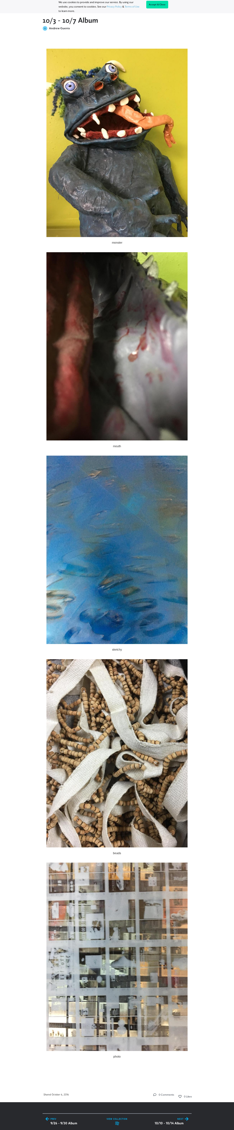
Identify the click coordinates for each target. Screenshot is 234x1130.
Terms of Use (132, 6)
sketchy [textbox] (117, 649)
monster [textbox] (117, 242)
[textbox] (117, 557)
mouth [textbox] (117, 446)
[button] (154, 1094)
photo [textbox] (117, 1056)
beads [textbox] (117, 853)
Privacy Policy (114, 6)
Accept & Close (157, 4)
